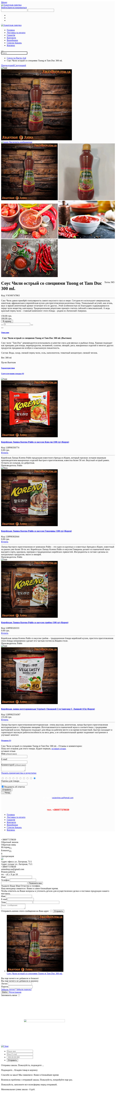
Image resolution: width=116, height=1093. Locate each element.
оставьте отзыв (58, 748)
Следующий (20, 65)
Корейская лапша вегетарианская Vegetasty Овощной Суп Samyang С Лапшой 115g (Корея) (48, 709)
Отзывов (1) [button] (6, 740)
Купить (4, 452)
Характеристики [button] (8, 368)
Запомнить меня (9, 995)
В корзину (7, 321)
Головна (11, 30)
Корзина (11, 45)
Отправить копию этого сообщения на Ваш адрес (25, 911)
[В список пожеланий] (2, 327)
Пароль (4, 986)
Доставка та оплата (16, 32)
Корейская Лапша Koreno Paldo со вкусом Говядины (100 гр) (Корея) (36, 531)
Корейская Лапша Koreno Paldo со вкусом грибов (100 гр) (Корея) (34, 622)
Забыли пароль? (24, 989)
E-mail (4, 899)
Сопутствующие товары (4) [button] (12, 373)
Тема (3, 902)
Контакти (11, 37)
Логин (4, 983)
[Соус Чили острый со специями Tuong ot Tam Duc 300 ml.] (29, 171)
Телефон (5, 880)
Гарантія (11, 35)
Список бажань (14, 43)
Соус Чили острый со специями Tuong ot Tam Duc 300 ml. (34, 973)
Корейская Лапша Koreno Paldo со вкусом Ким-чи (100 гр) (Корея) (35, 442)
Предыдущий (7, 65)
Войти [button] (4, 7)
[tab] (58, 332)
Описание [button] (5, 332)
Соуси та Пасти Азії (16, 58)
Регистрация (15, 992)
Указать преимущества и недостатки (18, 773)
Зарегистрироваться (17, 7)
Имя (3, 877)
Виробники (12, 40)
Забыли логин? (8, 989)
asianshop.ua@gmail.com (62, 798)
